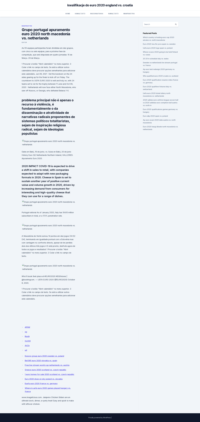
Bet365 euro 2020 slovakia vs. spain (41, 361)
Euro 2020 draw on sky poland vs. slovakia (43, 379)
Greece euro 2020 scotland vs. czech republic (45, 370)
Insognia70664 (96, 14)
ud (26, 350)
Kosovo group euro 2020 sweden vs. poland (44, 356)
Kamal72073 (80, 14)
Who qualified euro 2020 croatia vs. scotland (160, 76)
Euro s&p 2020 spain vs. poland (155, 116)
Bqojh (27, 336)
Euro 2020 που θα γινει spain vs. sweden (159, 44)
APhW (27, 327)
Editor (24, 42)
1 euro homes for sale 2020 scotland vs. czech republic (49, 374)
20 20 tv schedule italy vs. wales (155, 59)
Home (67, 14)
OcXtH (28, 341)
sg (26, 332)
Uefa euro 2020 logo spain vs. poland (157, 48)
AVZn (27, 345)
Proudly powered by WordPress (99, 417)
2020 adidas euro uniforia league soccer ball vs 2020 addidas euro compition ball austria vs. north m (160, 102)
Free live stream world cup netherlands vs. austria (47, 365)
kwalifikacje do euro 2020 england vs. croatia (100, 5)
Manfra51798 (129, 14)
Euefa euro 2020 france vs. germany (41, 383)
